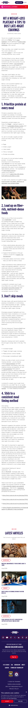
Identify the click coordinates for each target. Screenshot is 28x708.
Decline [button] (20, 701)
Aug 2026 (4, 568)
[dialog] (14, 699)
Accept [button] (7, 701)
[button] (14, 705)
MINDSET (5, 588)
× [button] (26, 692)
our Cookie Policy (13, 698)
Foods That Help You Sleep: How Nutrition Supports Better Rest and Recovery (12, 620)
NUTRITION (10, 33)
